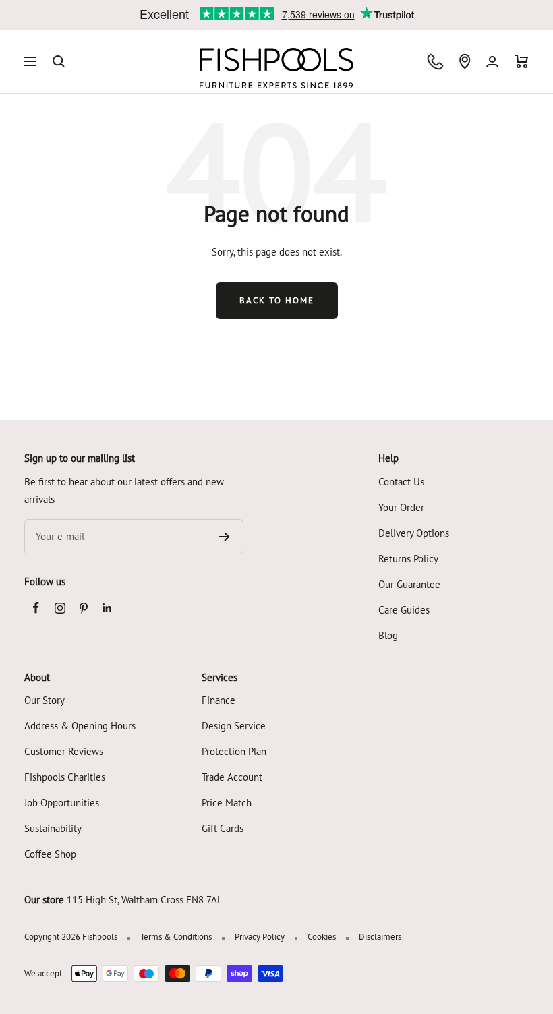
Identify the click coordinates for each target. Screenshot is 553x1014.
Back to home (276, 300)
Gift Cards (222, 828)
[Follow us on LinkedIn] (107, 608)
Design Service (234, 725)
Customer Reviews (63, 751)
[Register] (224, 536)
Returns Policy (408, 558)
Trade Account (232, 777)
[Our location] (464, 61)
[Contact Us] (435, 61)
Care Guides (404, 609)
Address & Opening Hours (80, 725)
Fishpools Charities (64, 777)
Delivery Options (413, 533)
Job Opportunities (61, 802)
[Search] (59, 61)
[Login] (492, 61)
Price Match (227, 802)
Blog (388, 635)
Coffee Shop (50, 853)
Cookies (322, 937)
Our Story (44, 700)
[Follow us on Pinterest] (83, 608)
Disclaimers (380, 937)
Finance (218, 700)
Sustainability (53, 828)
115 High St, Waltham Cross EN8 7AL (145, 899)
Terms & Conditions (176, 937)
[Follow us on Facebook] (36, 608)
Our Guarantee (409, 584)
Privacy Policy (260, 937)
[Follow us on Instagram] (59, 608)
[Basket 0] (522, 61)
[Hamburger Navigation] (30, 61)
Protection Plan (234, 751)
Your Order (401, 507)
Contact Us (401, 481)
